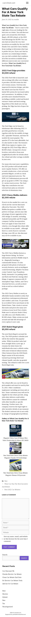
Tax (3, 604)
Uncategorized (7, 607)
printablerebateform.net (19, 614)
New (5, 481)
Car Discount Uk (8, 571)
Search (4, 555)
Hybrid (4, 597)
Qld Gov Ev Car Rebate (10, 584)
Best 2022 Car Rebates (12, 490)
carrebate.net (9, 3)
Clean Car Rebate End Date (11, 577)
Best (3, 591)
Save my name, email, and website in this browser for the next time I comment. (16, 539)
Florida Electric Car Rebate (12, 574)
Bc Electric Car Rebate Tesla (12, 581)
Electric (5, 594)
